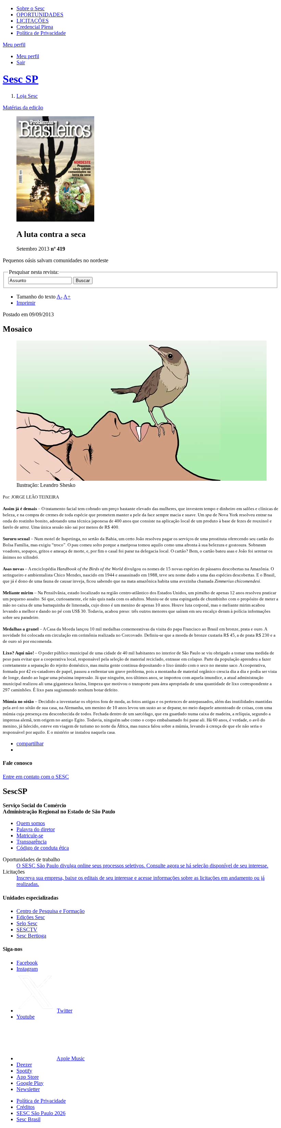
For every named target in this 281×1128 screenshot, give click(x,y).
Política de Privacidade (41, 33)
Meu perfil (27, 56)
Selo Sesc (26, 923)
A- (59, 297)
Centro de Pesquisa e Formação (50, 911)
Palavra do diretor (35, 829)
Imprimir (25, 303)
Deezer (24, 1064)
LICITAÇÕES (32, 21)
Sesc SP (20, 79)
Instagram (27, 969)
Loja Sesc (27, 96)
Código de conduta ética (42, 848)
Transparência (31, 842)
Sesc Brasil (28, 1119)
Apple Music (71, 1058)
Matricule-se (29, 835)
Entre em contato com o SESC (36, 777)
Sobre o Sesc (30, 8)
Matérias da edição (23, 107)
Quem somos (30, 823)
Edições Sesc (30, 917)
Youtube (25, 1017)
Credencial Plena (34, 27)
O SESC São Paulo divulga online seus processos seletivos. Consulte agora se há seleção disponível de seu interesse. (142, 865)
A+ (67, 297)
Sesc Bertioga (31, 936)
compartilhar (30, 743)
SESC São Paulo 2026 (40, 1113)
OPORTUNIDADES (39, 14)
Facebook (27, 963)
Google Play (30, 1083)
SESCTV (26, 929)
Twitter (64, 1010)
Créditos (25, 1107)
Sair (20, 62)
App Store (27, 1077)
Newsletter (28, 1089)
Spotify (24, 1071)
